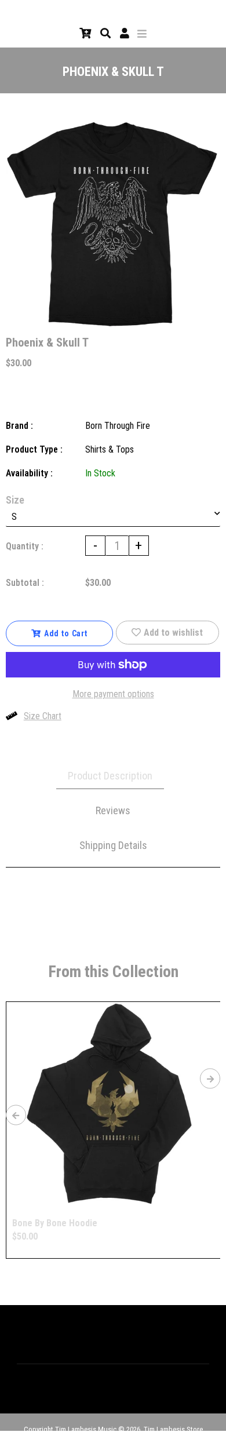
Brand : (19, 425)
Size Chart (42, 716)
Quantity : (24, 546)
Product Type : (34, 449)
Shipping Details (113, 845)
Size (15, 500)
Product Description (110, 776)
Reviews (113, 810)
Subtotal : (25, 582)
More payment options (113, 693)
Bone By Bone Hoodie (54, 1223)
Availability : (29, 473)
